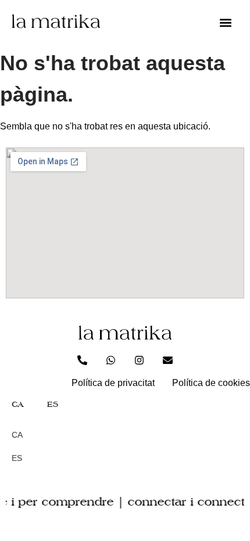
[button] (225, 23)
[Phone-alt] (82, 360)
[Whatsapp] (111, 360)
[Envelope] (168, 360)
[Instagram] (139, 360)
